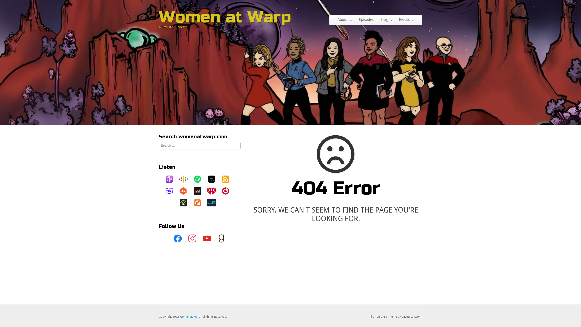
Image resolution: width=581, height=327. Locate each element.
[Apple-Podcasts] (172, 179)
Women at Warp (225, 17)
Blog (384, 19)
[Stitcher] (214, 179)
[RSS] (228, 179)
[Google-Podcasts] (186, 179)
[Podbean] (186, 202)
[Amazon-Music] (172, 191)
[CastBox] (186, 191)
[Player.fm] (228, 191)
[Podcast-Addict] (200, 202)
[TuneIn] (214, 202)
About (342, 19)
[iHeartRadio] (214, 191)
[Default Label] (207, 238)
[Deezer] (200, 191)
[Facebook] (178, 238)
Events (404, 19)
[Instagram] (192, 238)
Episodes (366, 19)
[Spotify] (200, 179)
